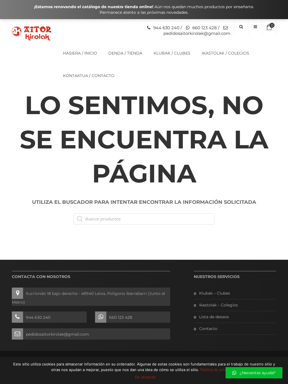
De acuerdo (145, 377)
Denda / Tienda (125, 53)
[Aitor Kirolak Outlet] (30, 33)
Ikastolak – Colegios (218, 305)
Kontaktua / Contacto (88, 75)
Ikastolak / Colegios (225, 53)
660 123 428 (204, 27)
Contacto (208, 328)
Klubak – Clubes (214, 293)
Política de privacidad (218, 369)
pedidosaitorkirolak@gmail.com (196, 33)
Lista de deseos (214, 316)
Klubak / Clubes (172, 53)
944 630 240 (166, 27)
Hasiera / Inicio (80, 53)
